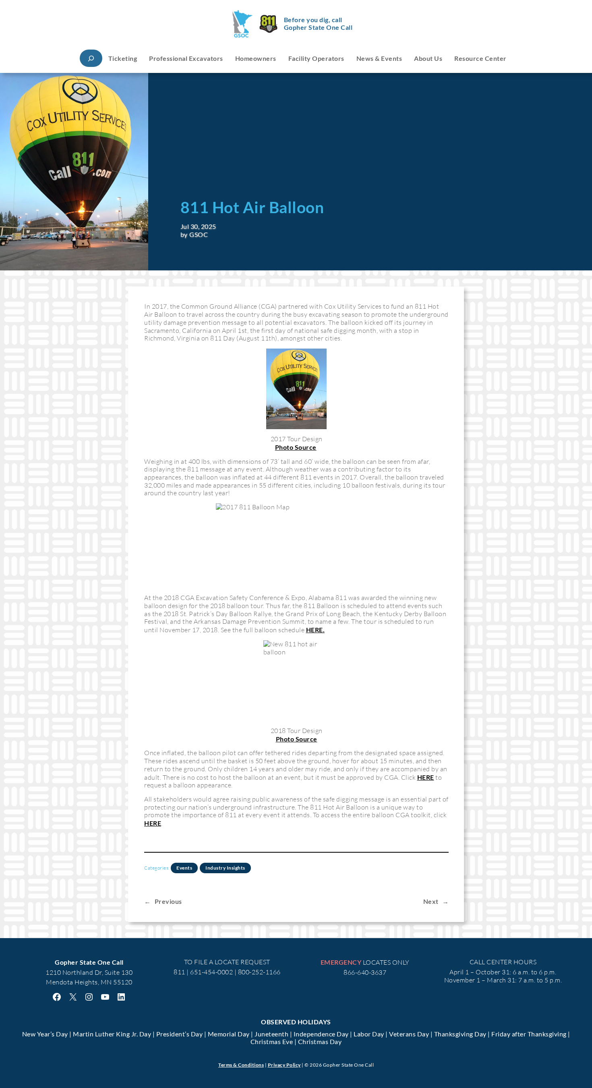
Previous (168, 901)
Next (431, 901)
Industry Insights (225, 868)
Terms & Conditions (241, 1065)
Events (184, 868)
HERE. (315, 629)
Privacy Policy (284, 1065)
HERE (425, 777)
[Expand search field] (91, 58)
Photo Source (296, 447)
